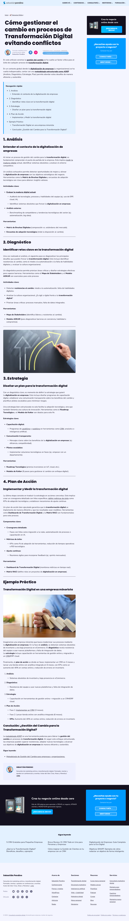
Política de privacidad (93, 915)
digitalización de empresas (42, 68)
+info (32, 886)
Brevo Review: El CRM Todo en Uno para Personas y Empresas (65, 843)
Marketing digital (77, 897)
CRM (62, 428)
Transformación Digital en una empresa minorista (33, 125)
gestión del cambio (35, 60)
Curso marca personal (97, 881)
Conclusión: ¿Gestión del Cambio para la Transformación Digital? (39, 129)
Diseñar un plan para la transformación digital (31, 109)
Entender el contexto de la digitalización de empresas (35, 94)
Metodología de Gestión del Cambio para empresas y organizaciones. (35, 756)
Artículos (55, 900)
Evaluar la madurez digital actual (20, 192)
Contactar (55, 897)
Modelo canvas (95, 885)
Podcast (93, 893)
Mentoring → (106, 62)
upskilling (26, 428)
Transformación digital (78, 881)
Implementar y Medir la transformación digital (31, 117)
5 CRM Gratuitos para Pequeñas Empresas (24, 842)
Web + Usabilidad (77, 893)
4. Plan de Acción (16, 114)
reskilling (36, 428)
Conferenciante (57, 885)
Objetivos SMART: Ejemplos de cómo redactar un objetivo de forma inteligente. (106, 850)
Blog (92, 900)
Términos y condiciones (119, 915)
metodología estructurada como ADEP (52, 71)
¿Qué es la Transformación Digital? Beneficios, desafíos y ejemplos (21, 850)
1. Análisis (13, 90)
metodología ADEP (14, 736)
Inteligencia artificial (78, 889)
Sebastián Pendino (18, 54)
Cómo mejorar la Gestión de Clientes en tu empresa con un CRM (66, 850)
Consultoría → (106, 57)
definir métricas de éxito (58, 498)
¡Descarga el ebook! (111, 29)
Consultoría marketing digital (17, 915)
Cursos (92, 897)
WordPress (55, 893)
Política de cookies (106, 915)
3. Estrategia (14, 106)
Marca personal (76, 900)
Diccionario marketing (78, 885)
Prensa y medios (57, 889)
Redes (54, 904)
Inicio (6, 15)
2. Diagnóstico (15, 98)
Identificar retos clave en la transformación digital (33, 102)
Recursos (93, 904)
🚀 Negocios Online (16, 15)
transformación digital (38, 62)
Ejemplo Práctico (16, 121)
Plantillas (93, 889)
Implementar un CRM (25, 710)
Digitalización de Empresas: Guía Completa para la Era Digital (107, 843)
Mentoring (74, 904)
